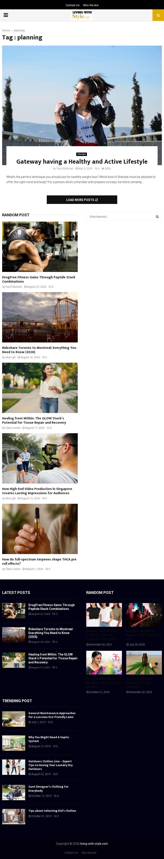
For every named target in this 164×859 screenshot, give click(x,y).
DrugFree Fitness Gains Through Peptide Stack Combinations (38, 279)
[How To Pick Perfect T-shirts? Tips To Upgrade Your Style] (104, 615)
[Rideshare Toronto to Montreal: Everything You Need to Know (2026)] (40, 317)
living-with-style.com (94, 843)
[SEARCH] (157, 216)
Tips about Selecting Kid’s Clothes (52, 810)
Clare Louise (13, 427)
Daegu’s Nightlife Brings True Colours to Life (143, 635)
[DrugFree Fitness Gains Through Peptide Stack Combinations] (40, 247)
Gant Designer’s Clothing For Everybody (48, 788)
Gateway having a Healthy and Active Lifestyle (82, 161)
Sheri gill (11, 357)
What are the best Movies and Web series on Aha (104, 683)
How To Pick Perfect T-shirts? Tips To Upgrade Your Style (102, 635)
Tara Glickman (64, 168)
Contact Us (72, 5)
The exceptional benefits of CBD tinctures (138, 683)
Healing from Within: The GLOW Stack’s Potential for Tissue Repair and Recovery (34, 421)
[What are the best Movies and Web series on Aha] (104, 662)
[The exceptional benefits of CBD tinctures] (144, 662)
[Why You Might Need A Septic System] (13, 743)
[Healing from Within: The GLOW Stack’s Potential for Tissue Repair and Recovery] (40, 388)
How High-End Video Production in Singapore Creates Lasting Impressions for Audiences (37, 491)
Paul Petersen (14, 286)
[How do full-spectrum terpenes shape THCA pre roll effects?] (40, 529)
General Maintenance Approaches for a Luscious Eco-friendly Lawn (52, 715)
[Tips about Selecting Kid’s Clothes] (13, 816)
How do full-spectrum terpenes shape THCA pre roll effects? (39, 562)
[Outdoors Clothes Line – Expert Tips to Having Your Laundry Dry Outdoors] (13, 767)
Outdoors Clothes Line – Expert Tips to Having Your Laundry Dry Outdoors (50, 765)
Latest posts (16, 592)
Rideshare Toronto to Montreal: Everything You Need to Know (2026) (39, 350)
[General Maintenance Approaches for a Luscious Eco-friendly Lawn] (13, 719)
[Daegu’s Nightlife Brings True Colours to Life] (144, 615)
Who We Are (90, 5)
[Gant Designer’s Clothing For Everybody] (13, 792)
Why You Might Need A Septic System (48, 739)
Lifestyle (81, 154)
